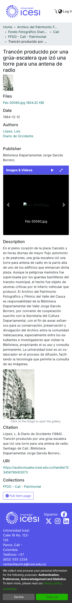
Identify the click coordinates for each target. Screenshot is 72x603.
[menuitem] (60, 11)
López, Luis (11, 131)
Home (7, 27)
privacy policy (52, 583)
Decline (19, 597)
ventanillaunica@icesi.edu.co (24, 564)
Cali (56, 32)
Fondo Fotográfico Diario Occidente (28, 32)
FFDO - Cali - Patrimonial (27, 37)
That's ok (52, 597)
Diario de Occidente (18, 136)
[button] (8, 205)
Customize (10, 589)
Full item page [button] (20, 496)
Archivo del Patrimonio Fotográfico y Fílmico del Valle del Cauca (37, 27)
